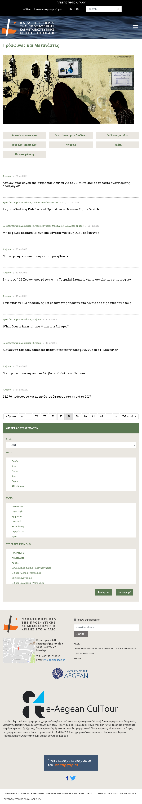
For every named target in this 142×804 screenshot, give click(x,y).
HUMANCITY (18, 553)
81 (94, 416)
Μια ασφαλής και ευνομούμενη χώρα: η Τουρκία (37, 256)
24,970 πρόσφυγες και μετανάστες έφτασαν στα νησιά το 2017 (47, 396)
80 (86, 416)
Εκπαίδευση (18, 526)
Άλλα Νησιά (18, 486)
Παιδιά (117, 144)
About (90, 793)
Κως (14, 476)
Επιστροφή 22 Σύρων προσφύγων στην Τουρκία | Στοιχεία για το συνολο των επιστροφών (67, 279)
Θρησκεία (17, 516)
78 (70, 417)
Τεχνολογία (17, 511)
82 (102, 416)
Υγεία (14, 536)
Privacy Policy (128, 793)
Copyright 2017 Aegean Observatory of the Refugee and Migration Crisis (44, 793)
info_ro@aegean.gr (54, 660)
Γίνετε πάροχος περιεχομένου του (69, 763)
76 (53, 416)
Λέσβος (16, 461)
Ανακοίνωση (18, 558)
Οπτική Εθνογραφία (22, 578)
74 (37, 416)
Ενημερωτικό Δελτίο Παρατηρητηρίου (31, 568)
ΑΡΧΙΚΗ (77, 643)
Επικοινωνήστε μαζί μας (48, 9)
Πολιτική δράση (24, 154)
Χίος (14, 466)
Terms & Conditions (107, 793)
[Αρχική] (31, 27)
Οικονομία (17, 521)
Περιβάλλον (18, 531)
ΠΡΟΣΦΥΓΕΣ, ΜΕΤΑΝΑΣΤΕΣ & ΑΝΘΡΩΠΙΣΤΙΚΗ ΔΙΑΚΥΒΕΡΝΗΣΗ (105, 648)
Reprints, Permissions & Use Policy (22, 799)
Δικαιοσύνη (18, 506)
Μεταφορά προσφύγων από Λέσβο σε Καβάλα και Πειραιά (44, 373)
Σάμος (15, 471)
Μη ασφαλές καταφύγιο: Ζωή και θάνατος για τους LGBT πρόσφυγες (51, 232)
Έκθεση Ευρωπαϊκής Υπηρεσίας (28, 583)
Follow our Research (88, 619)
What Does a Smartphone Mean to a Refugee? (36, 326)
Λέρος (15, 481)
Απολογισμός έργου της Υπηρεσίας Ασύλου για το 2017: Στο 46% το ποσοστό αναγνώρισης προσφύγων (66, 184)
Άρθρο (15, 563)
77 (62, 416)
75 (45, 416)
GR (77, 9)
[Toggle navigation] (135, 27)
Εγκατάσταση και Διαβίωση (71, 135)
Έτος (9, 438)
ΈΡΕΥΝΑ (78, 658)
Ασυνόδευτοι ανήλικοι (24, 135)
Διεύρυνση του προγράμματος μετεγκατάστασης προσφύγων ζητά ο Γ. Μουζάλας (60, 349)
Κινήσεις (71, 144)
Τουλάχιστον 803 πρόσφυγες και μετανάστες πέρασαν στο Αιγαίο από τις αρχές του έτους (67, 302)
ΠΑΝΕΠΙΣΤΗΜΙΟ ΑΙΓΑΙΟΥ (71, 2)
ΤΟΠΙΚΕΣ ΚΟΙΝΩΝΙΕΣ (84, 653)
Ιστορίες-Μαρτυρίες (24, 144)
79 (78, 416)
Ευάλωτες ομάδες (117, 135)
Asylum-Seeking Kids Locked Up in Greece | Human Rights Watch (51, 209)
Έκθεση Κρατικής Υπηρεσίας (26, 573)
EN (70, 9)
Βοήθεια (26, 9)
